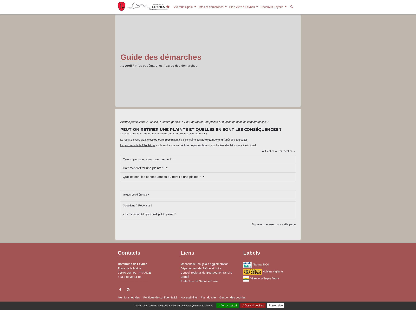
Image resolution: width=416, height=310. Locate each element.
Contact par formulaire (133, 281)
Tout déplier (287, 151)
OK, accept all (228, 305)
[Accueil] (138, 7)
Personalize (276, 305)
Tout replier (269, 151)
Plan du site (208, 297)
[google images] (130, 289)
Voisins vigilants (273, 271)
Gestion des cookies (232, 297)
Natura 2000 (261, 264)
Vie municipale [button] (184, 7)
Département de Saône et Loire (201, 268)
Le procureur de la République (137, 145)
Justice (154, 122)
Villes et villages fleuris (265, 278)
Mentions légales (129, 297)
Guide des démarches (181, 65)
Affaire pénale (171, 122)
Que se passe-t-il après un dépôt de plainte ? (150, 214)
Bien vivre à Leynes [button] (242, 7)
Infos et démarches (149, 65)
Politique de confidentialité (160, 297)
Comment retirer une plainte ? (144, 168)
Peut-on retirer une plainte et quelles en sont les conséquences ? (226, 122)
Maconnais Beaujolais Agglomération (204, 264)
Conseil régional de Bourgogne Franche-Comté (207, 274)
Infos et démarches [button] (211, 7)
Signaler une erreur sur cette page (273, 224)
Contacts (129, 253)
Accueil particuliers (132, 122)
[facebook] (122, 289)
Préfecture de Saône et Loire (199, 281)
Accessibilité (189, 297)
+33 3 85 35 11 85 (129, 276)
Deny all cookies (254, 305)
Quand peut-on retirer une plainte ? (147, 159)
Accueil (126, 65)
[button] (167, 7)
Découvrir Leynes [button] (272, 7)
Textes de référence (135, 194)
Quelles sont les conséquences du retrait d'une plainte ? (162, 176)
